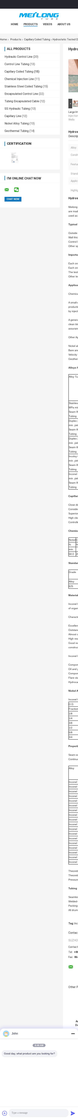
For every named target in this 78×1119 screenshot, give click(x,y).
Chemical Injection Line (19, 79)
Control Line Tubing (17, 64)
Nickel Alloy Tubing (17, 123)
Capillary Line (13, 116)
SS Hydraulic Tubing (17, 108)
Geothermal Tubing (17, 131)
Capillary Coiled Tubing (37, 39)
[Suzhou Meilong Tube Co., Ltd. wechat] (18, 189)
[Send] (73, 1113)
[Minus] (73, 1033)
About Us (64, 24)
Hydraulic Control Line (18, 56)
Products (31, 24)
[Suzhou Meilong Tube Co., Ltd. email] (9, 189)
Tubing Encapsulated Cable (22, 101)
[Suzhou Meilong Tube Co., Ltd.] (39, 15)
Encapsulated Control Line (21, 94)
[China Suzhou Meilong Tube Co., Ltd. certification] (15, 156)
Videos (47, 24)
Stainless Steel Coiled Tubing (23, 86)
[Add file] (4, 1113)
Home (14, 24)
